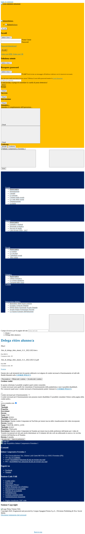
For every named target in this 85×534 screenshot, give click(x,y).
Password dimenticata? (9, 46)
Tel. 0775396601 (14, 458)
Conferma (12, 146)
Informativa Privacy (12, 485)
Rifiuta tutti (18, 379)
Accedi (4, 28)
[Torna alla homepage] (42, 149)
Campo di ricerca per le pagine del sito (14, 331)
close (3, 168)
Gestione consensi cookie (14, 495)
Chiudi (4, 91)
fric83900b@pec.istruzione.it (28, 462)
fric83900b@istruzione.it (27, 460)
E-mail (24, 74)
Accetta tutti (35, 379)
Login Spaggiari (58, 78)
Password (25, 42)
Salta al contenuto (7, 2)
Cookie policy (10, 481)
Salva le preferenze (18, 439)
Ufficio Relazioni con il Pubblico (16, 487)
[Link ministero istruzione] (10, 4)
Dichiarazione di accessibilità (15, 489)
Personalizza (6, 379)
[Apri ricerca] (66, 158)
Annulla (4, 146)
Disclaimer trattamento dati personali (13, 515)
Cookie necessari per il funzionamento (14, 395)
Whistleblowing (10, 493)
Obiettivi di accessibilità (13, 491)
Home (7, 333)
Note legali (9, 483)
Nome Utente (26, 40)
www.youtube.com (8, 403)
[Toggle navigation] (18, 158)
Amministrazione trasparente (15, 497)
